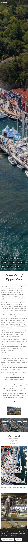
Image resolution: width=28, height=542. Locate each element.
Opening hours (14, 401)
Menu (25, 2)
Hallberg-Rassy (12, 296)
